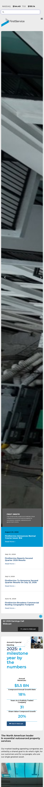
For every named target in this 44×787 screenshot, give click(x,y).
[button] (4, 277)
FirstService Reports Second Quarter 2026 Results (19, 559)
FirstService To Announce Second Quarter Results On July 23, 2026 (21, 581)
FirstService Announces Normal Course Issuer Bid (20, 537)
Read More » (10, 542)
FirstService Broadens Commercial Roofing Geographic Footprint (22, 604)
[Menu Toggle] (42, 21)
